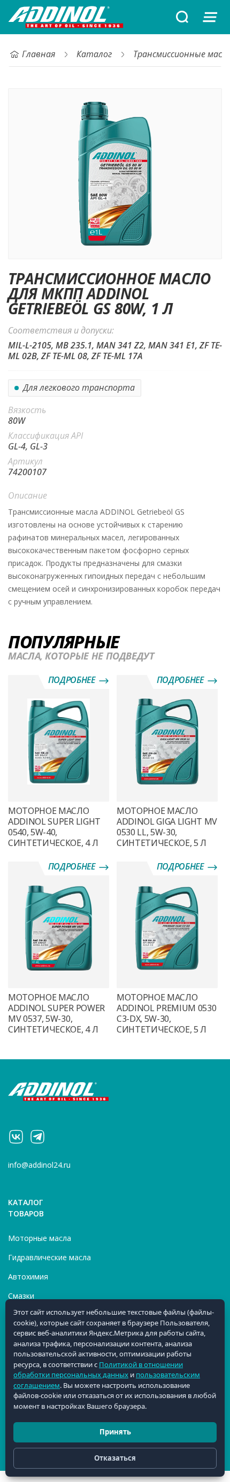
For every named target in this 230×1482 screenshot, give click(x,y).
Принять (115, 1432)
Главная (38, 54)
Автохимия (28, 1276)
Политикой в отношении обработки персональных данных (98, 1370)
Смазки (21, 1296)
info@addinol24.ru (39, 1165)
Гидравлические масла (49, 1257)
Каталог (94, 54)
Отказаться (115, 1458)
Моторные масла (39, 1238)
